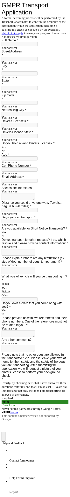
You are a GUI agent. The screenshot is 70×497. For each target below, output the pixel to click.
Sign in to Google (12, 33)
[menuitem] (38, 455)
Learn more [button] (59, 33)
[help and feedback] (3, 437)
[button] (35, 402)
